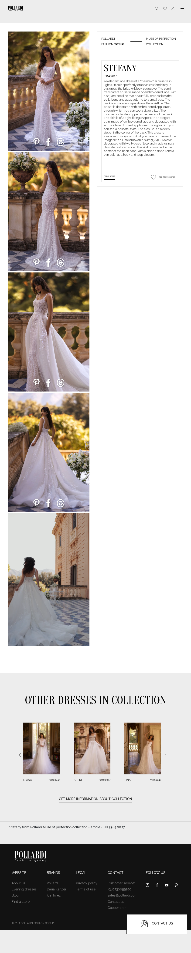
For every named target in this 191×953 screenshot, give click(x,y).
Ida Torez (54, 895)
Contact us (116, 902)
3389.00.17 (155, 780)
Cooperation (117, 908)
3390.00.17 (104, 780)
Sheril (78, 780)
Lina (127, 780)
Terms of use (86, 889)
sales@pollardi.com (122, 895)
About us (18, 883)
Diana (27, 780)
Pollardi (52, 883)
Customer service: (121, 883)
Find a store (109, 176)
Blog (15, 895)
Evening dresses (24, 889)
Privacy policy (86, 883)
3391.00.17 (54, 780)
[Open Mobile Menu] (182, 9)
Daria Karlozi (56, 889)
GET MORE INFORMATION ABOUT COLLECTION (95, 799)
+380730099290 (119, 889)
